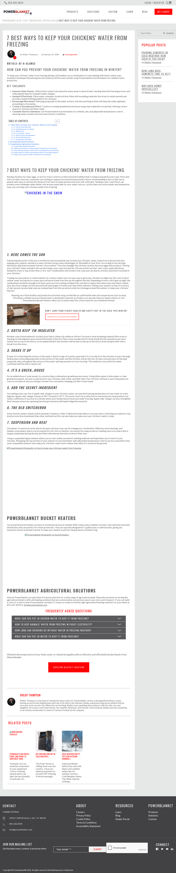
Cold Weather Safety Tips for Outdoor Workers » (71, 756)
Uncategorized (71, 54)
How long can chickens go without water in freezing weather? (36, 152)
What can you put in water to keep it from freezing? (32, 154)
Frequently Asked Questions (24, 146)
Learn (130, 11)
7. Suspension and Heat (22, 139)
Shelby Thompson (30, 54)
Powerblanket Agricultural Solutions (24, 144)
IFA (19, 265)
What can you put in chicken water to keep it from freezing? (35, 148)
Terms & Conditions (86, 822)
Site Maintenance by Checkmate (60, 870)
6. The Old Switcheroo (22, 137)
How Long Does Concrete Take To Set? (156, 72)
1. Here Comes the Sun (22, 127)
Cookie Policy (83, 819)
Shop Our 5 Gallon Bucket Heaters (62, 317)
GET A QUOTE (163, 11)
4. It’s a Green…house (22, 133)
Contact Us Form (11, 811)
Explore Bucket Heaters (68, 667)
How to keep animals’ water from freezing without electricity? (36, 150)
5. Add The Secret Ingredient (24, 135)
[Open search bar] (167, 3)
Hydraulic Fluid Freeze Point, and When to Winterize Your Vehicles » (19, 756)
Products (72, 11)
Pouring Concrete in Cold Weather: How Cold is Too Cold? (155, 55)
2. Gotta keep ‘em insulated (24, 129)
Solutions (93, 11)
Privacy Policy (83, 815)
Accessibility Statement (88, 826)
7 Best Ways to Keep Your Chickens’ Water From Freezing (33, 125)
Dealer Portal (122, 819)
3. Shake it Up (19, 131)
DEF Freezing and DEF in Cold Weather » (45, 755)
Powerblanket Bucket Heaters (22, 142)
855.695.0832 (14, 2)
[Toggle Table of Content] (56, 121)
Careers (80, 812)
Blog (145, 11)
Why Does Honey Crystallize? (152, 87)
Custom (112, 11)
